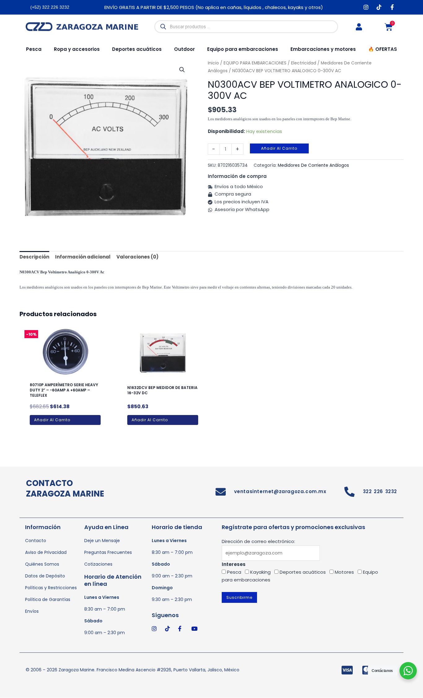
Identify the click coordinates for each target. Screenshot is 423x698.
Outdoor (184, 49)
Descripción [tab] (34, 257)
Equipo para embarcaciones (242, 49)
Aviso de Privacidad (46, 552)
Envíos (32, 611)
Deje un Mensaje (102, 540)
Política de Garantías (47, 599)
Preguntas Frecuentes (108, 552)
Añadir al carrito (279, 148)
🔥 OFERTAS (382, 49)
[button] (182, 69)
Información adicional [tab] (83, 257)
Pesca (33, 49)
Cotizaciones (98, 564)
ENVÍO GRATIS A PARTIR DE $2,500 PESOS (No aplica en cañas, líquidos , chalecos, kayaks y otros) (213, 7)
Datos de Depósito (45, 576)
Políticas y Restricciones (51, 588)
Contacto (35, 540)
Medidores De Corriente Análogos (313, 165)
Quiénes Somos (42, 564)
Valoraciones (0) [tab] (137, 257)
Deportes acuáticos (137, 49)
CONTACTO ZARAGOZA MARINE (65, 488)
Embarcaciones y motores (323, 49)
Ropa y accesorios (77, 49)
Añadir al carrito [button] (52, 419)
